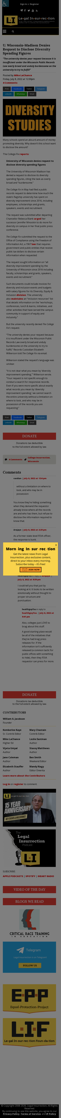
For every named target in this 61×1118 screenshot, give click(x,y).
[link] (30, 545)
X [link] (56, 545)
